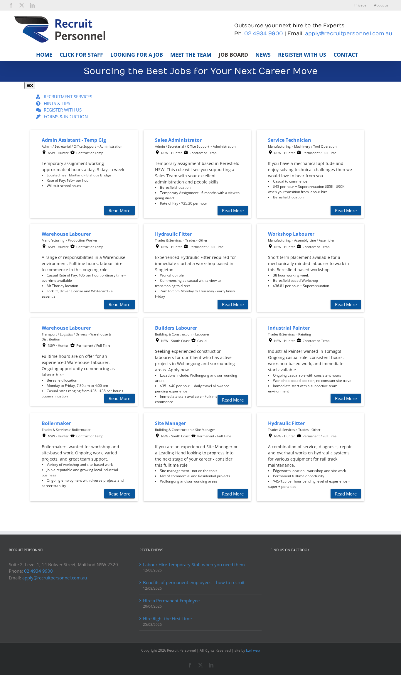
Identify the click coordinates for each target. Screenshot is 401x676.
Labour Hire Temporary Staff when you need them (194, 564)
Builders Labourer (176, 328)
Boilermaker (56, 423)
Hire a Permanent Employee (171, 600)
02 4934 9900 (263, 34)
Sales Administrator (178, 140)
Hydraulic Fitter (173, 234)
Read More (119, 210)
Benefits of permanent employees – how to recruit (194, 582)
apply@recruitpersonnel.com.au (348, 34)
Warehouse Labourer (66, 234)
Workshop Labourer (291, 234)
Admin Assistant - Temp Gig (74, 140)
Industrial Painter (289, 328)
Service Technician (289, 140)
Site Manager (170, 423)
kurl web (253, 650)
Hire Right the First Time (167, 618)
